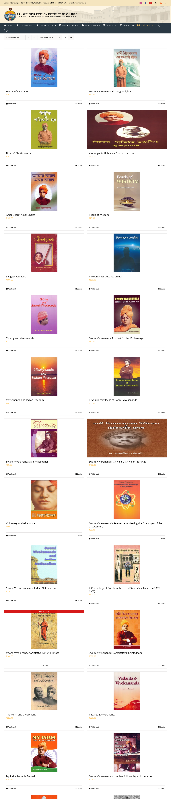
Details (79, 104)
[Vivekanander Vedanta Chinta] (127, 253)
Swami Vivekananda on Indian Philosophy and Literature (120, 776)
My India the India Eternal (20, 776)
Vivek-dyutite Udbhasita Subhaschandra (111, 153)
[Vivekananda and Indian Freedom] (44, 376)
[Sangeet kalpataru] (44, 253)
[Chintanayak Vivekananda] (44, 499)
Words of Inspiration (17, 91)
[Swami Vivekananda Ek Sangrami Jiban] (127, 67)
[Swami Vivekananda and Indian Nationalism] (44, 564)
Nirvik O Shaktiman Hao (19, 153)
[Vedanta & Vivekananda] (127, 691)
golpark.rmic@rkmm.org (77, 3)
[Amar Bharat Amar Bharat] (44, 191)
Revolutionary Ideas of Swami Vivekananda (113, 400)
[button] (5, 30)
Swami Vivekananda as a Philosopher (27, 461)
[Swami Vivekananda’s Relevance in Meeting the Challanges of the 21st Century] (127, 499)
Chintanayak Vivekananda (20, 523)
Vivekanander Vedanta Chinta (105, 276)
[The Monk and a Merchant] (44, 691)
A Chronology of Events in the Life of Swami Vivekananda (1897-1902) (124, 589)
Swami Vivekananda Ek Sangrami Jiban (110, 91)
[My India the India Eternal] (44, 752)
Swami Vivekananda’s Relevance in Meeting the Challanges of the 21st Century (125, 525)
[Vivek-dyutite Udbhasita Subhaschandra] (127, 129)
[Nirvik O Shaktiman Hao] (44, 129)
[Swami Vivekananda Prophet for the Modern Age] (127, 314)
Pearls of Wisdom (99, 214)
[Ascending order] (34, 37)
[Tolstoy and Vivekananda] (44, 314)
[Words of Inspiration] (44, 67)
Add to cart (12, 104)
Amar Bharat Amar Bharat (20, 214)
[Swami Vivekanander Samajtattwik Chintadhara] (127, 629)
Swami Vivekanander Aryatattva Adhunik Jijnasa (32, 652)
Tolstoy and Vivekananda (20, 338)
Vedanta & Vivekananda (102, 714)
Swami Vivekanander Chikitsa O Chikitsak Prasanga (117, 461)
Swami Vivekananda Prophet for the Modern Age (116, 338)
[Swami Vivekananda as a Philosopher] (44, 438)
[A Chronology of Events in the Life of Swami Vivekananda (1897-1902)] (127, 564)
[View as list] (71, 37)
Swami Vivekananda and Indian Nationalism (31, 588)
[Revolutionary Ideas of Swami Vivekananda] (127, 376)
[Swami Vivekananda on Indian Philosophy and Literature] (127, 752)
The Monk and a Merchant (21, 714)
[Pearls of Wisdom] (127, 191)
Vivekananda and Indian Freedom (25, 400)
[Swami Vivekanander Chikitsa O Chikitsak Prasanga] (127, 438)
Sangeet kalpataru (16, 276)
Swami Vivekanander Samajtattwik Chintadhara (115, 652)
